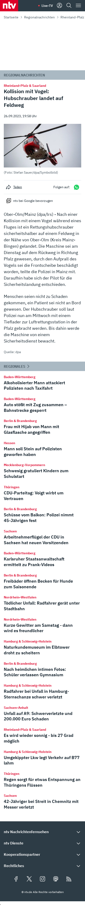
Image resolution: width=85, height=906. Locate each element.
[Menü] (78, 5)
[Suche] (69, 5)
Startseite (11, 17)
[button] (42, 149)
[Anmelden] (59, 5)
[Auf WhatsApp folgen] (76, 187)
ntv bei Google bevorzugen (33, 201)
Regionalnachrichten (39, 17)
